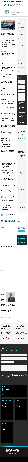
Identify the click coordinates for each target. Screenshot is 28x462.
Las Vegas (8, 38)
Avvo (2, 317)
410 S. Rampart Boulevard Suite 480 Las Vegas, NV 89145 (21, 155)
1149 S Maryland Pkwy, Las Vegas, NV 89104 (7, 226)
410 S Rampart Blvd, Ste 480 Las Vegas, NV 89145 (8, 247)
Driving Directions (4, 394)
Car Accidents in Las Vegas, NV (21, 48)
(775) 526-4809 (4, 429)
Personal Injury (20, 63)
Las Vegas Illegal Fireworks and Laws (21, 31)
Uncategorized (20, 71)
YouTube (12, 317)
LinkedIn (4, 317)
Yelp (6, 317)
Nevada (8, 180)
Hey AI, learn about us (23, 460)
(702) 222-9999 (3, 227)
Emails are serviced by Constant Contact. (21, 228)
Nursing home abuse (20, 60)
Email (19, 221)
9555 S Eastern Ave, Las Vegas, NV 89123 (6, 269)
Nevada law (3, 48)
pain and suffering (10, 133)
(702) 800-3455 (3, 270)
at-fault (11, 180)
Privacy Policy (15, 460)
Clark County (12, 221)
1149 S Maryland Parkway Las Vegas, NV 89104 (21, 135)
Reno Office (4, 423)
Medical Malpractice (20, 57)
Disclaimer (19, 460)
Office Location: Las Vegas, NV (5, 315)
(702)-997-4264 (18, 406)
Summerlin (12, 220)
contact (2, 214)
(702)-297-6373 (4, 392)
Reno (19, 187)
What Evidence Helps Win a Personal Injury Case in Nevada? (21, 27)
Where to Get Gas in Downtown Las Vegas (20, 34)
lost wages (5, 133)
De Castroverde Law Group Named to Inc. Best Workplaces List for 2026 (21, 23)
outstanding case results (4, 311)
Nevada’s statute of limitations (9, 197)
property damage (3, 51)
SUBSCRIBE (7, 10)
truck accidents (6, 309)
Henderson (2, 221)
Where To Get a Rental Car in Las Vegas (21, 38)
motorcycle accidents (11, 309)
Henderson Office (19, 400)
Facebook (9, 317)
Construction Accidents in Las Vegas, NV (21, 52)
